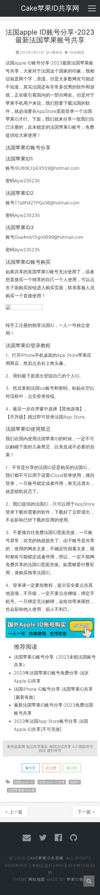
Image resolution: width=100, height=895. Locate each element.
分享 (73, 768)
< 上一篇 (13, 812)
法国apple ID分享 (52, 782)
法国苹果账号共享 (21, 790)
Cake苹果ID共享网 (45, 858)
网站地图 (36, 879)
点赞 (52, 768)
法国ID (75, 782)
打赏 (32, 768)
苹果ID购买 (77, 879)
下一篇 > (86, 812)
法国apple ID (19, 63)
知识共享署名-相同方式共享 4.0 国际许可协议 (59, 748)
